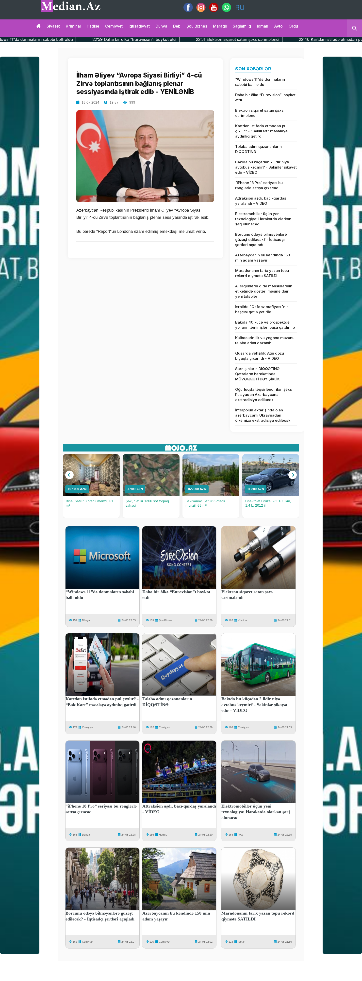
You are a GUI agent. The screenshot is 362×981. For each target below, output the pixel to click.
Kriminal (73, 26)
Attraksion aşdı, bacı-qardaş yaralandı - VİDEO (260, 201)
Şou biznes (196, 26)
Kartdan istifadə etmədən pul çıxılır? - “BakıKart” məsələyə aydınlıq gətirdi (261, 131)
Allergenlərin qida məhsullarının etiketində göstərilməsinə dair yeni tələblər (263, 291)
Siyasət (53, 26)
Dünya (161, 26)
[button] (69, 475)
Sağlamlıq (242, 26)
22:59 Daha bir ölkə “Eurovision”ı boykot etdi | (68, 39)
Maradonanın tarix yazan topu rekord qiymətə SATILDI (262, 273)
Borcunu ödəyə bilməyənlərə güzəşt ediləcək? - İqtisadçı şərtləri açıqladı (261, 239)
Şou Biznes (165, 620)
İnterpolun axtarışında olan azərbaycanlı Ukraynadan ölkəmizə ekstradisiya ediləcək (262, 415)
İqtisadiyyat (139, 26)
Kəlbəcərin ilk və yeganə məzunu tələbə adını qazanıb (265, 340)
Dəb (177, 26)
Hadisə (93, 26)
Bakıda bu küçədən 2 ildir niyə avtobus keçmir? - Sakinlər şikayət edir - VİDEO (266, 167)
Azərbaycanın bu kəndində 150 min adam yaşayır (262, 258)
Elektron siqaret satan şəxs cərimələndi (259, 113)
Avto (278, 26)
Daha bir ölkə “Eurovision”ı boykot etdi (265, 97)
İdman (262, 26)
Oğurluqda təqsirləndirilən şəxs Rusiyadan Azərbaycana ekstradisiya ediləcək (263, 394)
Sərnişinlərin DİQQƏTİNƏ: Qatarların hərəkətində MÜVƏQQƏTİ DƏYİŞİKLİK (257, 373)
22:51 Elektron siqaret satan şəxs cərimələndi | (171, 39)
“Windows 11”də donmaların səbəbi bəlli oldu (260, 82)
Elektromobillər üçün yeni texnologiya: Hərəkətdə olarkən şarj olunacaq (263, 218)
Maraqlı (220, 26)
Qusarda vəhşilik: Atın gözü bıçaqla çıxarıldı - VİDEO (259, 356)
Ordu (293, 26)
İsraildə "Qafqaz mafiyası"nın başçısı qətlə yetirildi (262, 309)
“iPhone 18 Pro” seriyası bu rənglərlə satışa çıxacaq (259, 185)
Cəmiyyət (114, 26)
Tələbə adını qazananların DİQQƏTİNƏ (258, 149)
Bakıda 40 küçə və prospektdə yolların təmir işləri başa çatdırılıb (265, 325)
